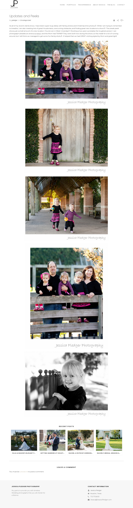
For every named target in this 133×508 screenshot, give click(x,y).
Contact (121, 5)
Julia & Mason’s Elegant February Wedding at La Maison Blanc (24, 453)
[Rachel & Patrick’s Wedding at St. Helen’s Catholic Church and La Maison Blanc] (81, 440)
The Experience (84, 5)
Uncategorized (25, 20)
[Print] (114, 20)
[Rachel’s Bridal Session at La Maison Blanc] (109, 440)
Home (62, 5)
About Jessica (99, 5)
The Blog (111, 5)
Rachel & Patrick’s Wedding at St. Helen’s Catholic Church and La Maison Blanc (81, 453)
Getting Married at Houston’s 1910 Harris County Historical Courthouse (52, 453)
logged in (24, 472)
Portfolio (71, 5)
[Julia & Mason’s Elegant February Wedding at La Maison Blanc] (24, 440)
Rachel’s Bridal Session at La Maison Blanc (109, 453)
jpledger (15, 20)
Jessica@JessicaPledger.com (101, 500)
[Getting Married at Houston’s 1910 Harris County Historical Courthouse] (52, 440)
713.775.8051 (94, 497)
